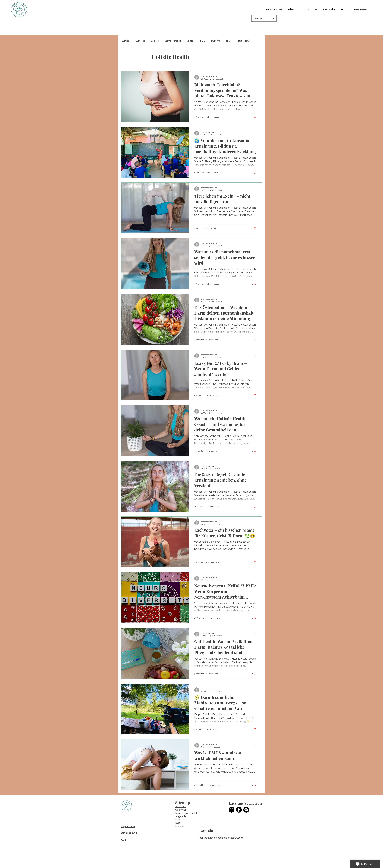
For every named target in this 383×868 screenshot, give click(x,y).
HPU (228, 41)
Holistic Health (243, 41)
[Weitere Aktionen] (256, 77)
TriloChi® (215, 41)
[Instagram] (231, 810)
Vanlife (190, 41)
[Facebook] (239, 810)
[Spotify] (246, 810)
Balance (155, 41)
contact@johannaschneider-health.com (221, 837)
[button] (292, 9)
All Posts (125, 41)
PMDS (202, 41)
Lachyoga (140, 41)
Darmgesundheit (173, 41)
